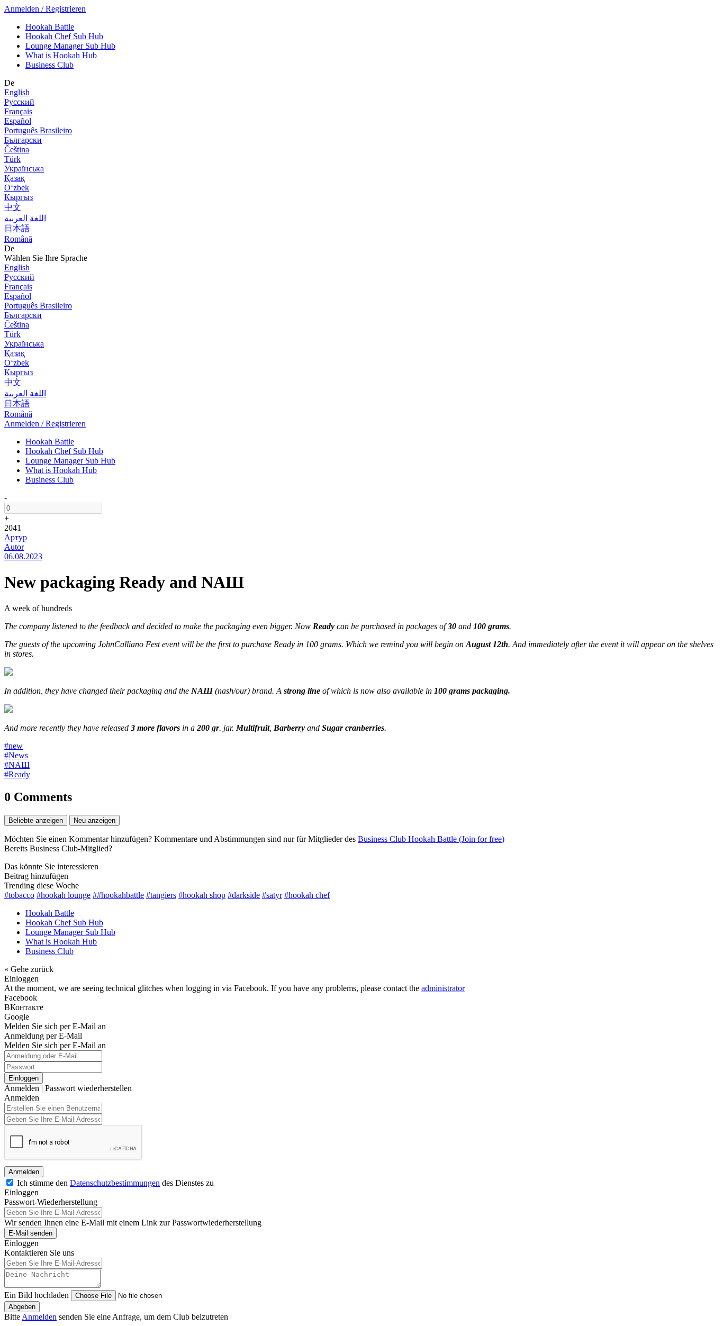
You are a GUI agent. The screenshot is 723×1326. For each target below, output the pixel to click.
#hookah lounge (64, 895)
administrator (443, 988)
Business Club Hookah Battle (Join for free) (431, 838)
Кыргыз (18, 197)
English (17, 92)
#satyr (272, 895)
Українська (24, 168)
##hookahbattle (118, 895)
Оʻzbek (16, 187)
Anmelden (23, 1172)
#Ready (17, 774)
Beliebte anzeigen (35, 820)
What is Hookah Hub (61, 55)
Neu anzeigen (94, 820)
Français (18, 111)
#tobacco (19, 895)
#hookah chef (307, 895)
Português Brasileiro (38, 130)
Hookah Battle (49, 26)
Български (23, 139)
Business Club (49, 64)
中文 (12, 207)
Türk (12, 159)
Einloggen (23, 1078)
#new (13, 745)
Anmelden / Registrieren (45, 8)
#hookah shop (201, 895)
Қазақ (14, 178)
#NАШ (17, 764)
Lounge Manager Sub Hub (70, 45)
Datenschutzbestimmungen (115, 1182)
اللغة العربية (25, 218)
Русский (19, 101)
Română (18, 238)
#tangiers (161, 895)
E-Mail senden (30, 1233)
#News (16, 755)
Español (17, 120)
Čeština (16, 149)
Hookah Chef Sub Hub (64, 36)
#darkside (244, 895)
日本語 (17, 228)
